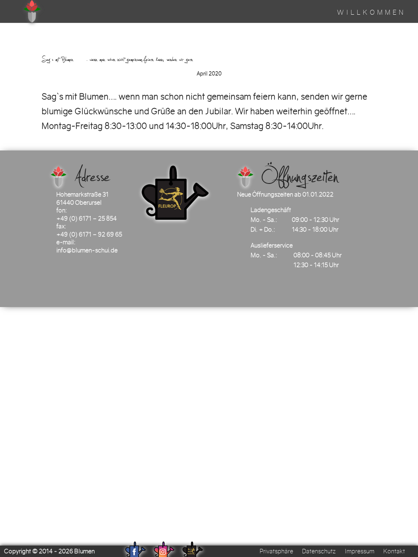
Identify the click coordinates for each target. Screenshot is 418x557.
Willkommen (371, 13)
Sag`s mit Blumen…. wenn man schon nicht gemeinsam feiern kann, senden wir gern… (124, 59)
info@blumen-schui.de (87, 250)
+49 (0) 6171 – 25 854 (86, 218)
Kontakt (394, 551)
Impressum (359, 551)
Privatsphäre (276, 551)
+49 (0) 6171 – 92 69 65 (89, 234)
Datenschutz (319, 551)
